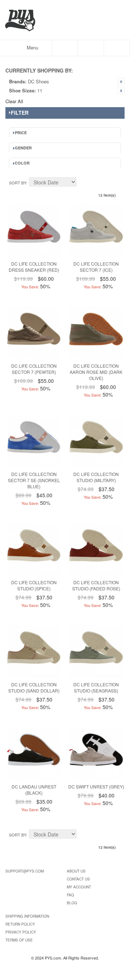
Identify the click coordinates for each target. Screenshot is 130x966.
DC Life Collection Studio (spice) (34, 585)
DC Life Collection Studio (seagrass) (96, 687)
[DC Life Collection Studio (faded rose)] (96, 549)
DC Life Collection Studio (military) (96, 477)
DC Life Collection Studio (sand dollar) (34, 687)
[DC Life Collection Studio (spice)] (33, 549)
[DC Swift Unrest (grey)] (96, 753)
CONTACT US (78, 879)
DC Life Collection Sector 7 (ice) (96, 267)
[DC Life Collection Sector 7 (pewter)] (33, 333)
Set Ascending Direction (83, 183)
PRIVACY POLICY (20, 932)
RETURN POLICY (20, 924)
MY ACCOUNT (79, 886)
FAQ (70, 894)
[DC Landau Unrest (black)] (33, 753)
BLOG (72, 902)
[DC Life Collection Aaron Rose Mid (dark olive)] (96, 333)
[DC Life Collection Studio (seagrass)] (96, 651)
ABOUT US (76, 871)
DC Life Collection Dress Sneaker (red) (34, 267)
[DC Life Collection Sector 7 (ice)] (96, 230)
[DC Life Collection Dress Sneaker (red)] (33, 230)
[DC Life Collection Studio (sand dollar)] (33, 651)
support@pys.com (24, 871)
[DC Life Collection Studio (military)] (96, 441)
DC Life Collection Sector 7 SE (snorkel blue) (34, 480)
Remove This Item (121, 81)
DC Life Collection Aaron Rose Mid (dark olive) (96, 372)
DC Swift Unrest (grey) (96, 786)
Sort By (17, 182)
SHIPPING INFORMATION (27, 916)
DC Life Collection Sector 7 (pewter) (34, 369)
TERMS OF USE (19, 940)
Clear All (14, 101)
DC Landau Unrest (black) (34, 789)
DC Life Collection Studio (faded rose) (96, 585)
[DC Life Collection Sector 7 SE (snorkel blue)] (33, 441)
